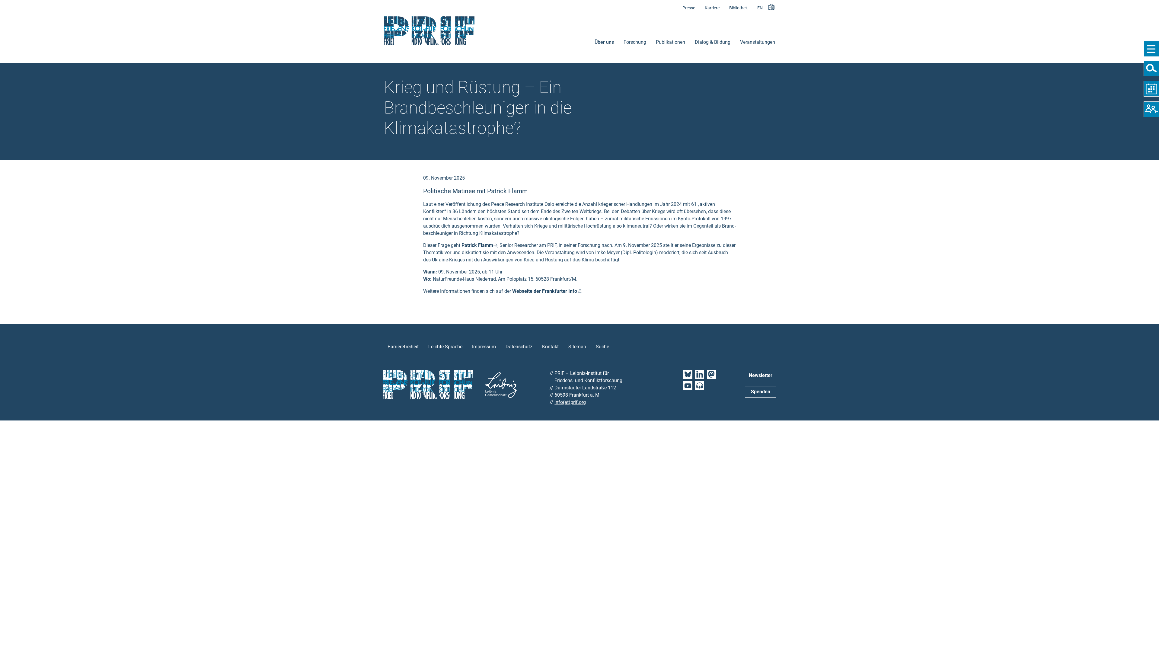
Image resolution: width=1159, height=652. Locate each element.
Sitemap (577, 347)
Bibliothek (738, 8)
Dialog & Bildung (712, 42)
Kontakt (550, 347)
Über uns (604, 42)
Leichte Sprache (445, 347)
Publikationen (670, 42)
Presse (688, 8)
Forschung (635, 42)
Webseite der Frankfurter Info (544, 291)
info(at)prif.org (570, 402)
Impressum (484, 347)
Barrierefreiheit (403, 347)
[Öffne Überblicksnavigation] (1151, 49)
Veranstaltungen (757, 42)
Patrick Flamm (477, 245)
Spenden (760, 392)
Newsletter (760, 375)
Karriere (712, 8)
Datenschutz (519, 347)
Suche (602, 347)
